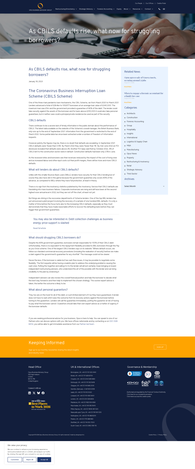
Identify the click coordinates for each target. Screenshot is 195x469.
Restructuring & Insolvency (65, 9)
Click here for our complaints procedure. (139, 394)
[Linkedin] (29, 393)
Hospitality (131, 129)
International (132, 137)
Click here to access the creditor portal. (139, 396)
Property (130, 157)
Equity (119, 9)
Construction (132, 117)
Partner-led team (87, 324)
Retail (129, 166)
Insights (130, 133)
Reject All (29, 459)
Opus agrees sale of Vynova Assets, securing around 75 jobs (140, 79)
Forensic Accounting (104, 9)
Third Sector (132, 174)
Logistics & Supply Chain (137, 141)
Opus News (132, 153)
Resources (136, 9)
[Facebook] (43, 393)
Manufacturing (133, 149)
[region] (29, 452)
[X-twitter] (34, 393)
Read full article (39, 228)
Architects (131, 113)
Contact (148, 9)
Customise (15, 459)
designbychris (80, 435)
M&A (129, 145)
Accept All (44, 459)
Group (129, 125)
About (126, 9)
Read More (128, 87)
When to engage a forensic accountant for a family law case (143, 94)
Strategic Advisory (86, 9)
